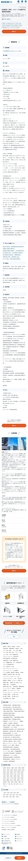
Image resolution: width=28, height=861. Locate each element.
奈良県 (23, 770)
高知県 (4, 780)
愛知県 (18, 776)
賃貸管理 (5, 690)
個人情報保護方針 (6, 840)
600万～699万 (12, 794)
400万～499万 (16, 792)
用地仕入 (13, 688)
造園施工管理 (15, 660)
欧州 (12, 784)
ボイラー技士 (6, 258)
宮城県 (18, 772)
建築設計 (5, 646)
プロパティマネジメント (8, 692)
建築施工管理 (15, 654)
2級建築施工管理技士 (16, 705)
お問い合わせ (19, 838)
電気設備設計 (5, 648)
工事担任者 (5, 741)
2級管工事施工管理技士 (18, 709)
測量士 (13, 745)
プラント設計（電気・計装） (9, 652)
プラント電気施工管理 (17, 662)
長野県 (8, 776)
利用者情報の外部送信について (7, 843)
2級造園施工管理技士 (16, 719)
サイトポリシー (19, 836)
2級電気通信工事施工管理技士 (9, 715)
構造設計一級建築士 (7, 725)
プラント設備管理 (6, 672)
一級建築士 (21, 721)
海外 (22, 782)
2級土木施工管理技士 (16, 707)
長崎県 (15, 780)
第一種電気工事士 (20, 250)
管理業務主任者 (6, 755)
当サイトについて (6, 834)
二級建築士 (5, 723)
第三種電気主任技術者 (8, 254)
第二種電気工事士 (7, 252)
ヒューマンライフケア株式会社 (8, 821)
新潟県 (11, 774)
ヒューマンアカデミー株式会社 (8, 817)
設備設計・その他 (18, 648)
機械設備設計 (12, 648)
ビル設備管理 (6, 50)
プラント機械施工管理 (7, 662)
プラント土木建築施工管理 (8, 664)
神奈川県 (8, 768)
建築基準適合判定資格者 (8, 757)
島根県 (15, 778)
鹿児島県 (5, 782)
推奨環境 (18, 834)
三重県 (22, 776)
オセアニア (21, 784)
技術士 (20, 743)
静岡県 (15, 776)
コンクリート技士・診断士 (8, 751)
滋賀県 (4, 772)
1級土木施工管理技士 (7, 707)
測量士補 (17, 745)
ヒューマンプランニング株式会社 (8, 823)
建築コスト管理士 (17, 741)
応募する (14, 31)
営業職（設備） (6, 684)
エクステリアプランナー (13, 721)
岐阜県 (11, 776)
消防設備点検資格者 (7, 733)
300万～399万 (10, 792)
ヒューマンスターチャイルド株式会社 (9, 819)
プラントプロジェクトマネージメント (10, 668)
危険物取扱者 (17, 254)
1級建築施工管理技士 (7, 705)
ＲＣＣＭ (9, 745)
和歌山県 (15, 770)
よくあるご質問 (6, 838)
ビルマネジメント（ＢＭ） (15, 50)
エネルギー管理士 (13, 727)
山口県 (11, 778)
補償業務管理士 (6, 749)
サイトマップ (19, 840)
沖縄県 (19, 782)
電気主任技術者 (7, 246)
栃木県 (4, 770)
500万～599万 (6, 794)
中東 (9, 784)
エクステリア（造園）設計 (17, 680)
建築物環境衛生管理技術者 (17, 246)
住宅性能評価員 (17, 757)
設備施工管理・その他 (7, 660)
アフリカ (5, 786)
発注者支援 (9, 674)
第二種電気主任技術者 (17, 252)
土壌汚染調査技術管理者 (15, 749)
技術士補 (5, 745)
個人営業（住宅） (15, 696)
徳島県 (22, 778)
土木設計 (18, 646)
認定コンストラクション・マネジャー (10, 743)
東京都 (4, 768)
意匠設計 (9, 646)
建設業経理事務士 (6, 759)
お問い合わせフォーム (9, 566)
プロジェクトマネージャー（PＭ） (10, 678)
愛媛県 (8, 780)
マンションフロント (7, 688)
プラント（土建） (18, 652)
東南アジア (5, 784)
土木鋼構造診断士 (18, 751)
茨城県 (19, 768)
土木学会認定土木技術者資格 (9, 753)
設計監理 (19, 678)
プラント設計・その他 (7, 654)
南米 (17, 784)
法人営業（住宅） (15, 694)
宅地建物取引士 (18, 753)
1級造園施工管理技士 (7, 719)
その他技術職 (12, 684)
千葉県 (12, 768)
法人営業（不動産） (7, 694)
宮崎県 (16, 782)
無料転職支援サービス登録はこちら (14, 623)
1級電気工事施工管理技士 (9, 248)
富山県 (15, 774)
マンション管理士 (13, 755)
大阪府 (8, 770)
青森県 (11, 772)
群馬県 (23, 768)
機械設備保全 (21, 686)
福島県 (8, 774)
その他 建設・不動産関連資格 (9, 761)
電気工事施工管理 (6, 658)
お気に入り (9, 858)
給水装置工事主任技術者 (8, 735)
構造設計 (13, 646)
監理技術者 (5, 721)
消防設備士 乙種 (15, 256)
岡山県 (8, 778)
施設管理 (13, 672)
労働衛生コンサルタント (16, 759)
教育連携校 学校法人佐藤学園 (8, 829)
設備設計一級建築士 (16, 725)
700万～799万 (18, 794)
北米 (14, 784)
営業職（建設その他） (7, 686)
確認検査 (5, 680)
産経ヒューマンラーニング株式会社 (9, 827)
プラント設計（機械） (17, 650)
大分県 (22, 780)
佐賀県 (8, 782)
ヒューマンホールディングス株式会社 (9, 815)
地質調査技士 (16, 747)
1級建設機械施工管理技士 (8, 717)
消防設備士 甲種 (7, 256)
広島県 (4, 778)
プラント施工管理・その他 (8, 666)
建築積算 (17, 672)
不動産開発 (18, 688)
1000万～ (18, 796)
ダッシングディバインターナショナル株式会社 (11, 825)
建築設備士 (16, 723)
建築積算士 (10, 741)
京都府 (19, 770)
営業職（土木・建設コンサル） (16, 682)
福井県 (22, 774)
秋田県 (22, 772)
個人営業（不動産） (7, 696)
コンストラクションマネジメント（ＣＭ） (11, 676)
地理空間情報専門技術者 (8, 747)
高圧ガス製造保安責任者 (19, 729)
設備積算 (5, 674)
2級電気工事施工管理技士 (9, 250)
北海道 (8, 772)
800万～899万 (6, 796)
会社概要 (5, 836)
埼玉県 (16, 768)
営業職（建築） (6, 682)
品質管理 (9, 680)
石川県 (18, 774)
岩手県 (15, 772)
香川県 (11, 780)
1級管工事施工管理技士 (7, 709)
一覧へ (13, 636)
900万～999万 (12, 796)
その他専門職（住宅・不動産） (9, 698)
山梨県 (4, 776)
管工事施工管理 (14, 658)
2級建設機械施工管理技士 (19, 717)
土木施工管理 (15, 656)
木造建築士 (10, 723)
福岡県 (18, 780)
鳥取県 (18, 778)
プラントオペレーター (7, 670)
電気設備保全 (15, 686)
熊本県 (12, 782)
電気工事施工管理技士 (15, 258)
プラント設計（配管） (7, 650)
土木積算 (21, 672)
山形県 (4, 774)
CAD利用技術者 (6, 727)
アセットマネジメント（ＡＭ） (13, 690)
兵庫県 (11, 770)
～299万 (4, 792)
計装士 (22, 725)
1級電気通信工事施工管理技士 (9, 713)
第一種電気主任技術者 (15, 737)
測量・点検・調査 (16, 674)
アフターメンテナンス (7, 656)
